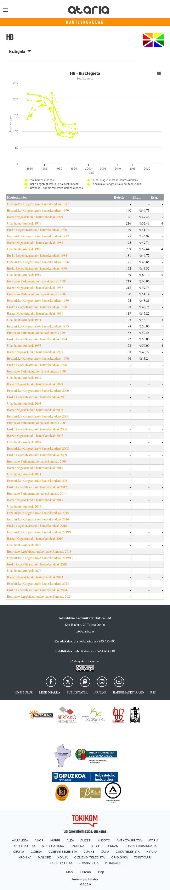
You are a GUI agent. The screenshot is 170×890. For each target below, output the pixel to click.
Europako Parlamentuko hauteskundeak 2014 (37, 493)
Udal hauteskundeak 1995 (24, 345)
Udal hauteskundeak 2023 (24, 570)
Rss (153, 692)
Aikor (39, 840)
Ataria (153, 840)
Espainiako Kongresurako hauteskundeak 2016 (38, 519)
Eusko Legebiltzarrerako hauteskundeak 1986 (37, 268)
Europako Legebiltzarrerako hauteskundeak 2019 (39, 551)
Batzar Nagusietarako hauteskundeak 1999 (35, 384)
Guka (105, 851)
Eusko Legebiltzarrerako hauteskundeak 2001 (37, 397)
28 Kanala (112, 863)
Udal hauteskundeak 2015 (24, 506)
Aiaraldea (20, 840)
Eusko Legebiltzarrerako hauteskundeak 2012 (37, 487)
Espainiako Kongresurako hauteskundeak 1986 (38, 262)
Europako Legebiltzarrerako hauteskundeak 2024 (39, 596)
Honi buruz (24, 692)
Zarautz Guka (61, 863)
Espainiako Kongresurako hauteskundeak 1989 (38, 300)
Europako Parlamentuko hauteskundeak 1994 (37, 332)
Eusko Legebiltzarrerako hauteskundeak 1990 (37, 307)
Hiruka (151, 851)
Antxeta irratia (129, 840)
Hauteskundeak (85, 22)
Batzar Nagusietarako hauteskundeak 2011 (35, 467)
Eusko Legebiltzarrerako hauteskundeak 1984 (37, 255)
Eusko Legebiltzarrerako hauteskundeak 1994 (37, 339)
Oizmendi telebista (89, 857)
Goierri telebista (63, 851)
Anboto (104, 840)
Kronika (24, 857)
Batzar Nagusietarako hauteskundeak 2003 (35, 410)
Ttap (100, 872)
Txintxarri (143, 857)
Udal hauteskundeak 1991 (24, 319)
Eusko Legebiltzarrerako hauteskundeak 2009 (37, 455)
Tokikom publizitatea (85, 879)
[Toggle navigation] (5, 9)
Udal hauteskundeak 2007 (24, 442)
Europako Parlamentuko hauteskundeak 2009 (37, 461)
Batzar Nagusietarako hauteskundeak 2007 (35, 435)
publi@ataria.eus (85, 651)
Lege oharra (49, 692)
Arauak (100, 692)
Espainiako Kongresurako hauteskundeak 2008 (38, 448)
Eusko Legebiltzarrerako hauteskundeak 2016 (37, 525)
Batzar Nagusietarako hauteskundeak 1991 (35, 313)
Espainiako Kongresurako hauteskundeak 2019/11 (40, 557)
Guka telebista (128, 851)
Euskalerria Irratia (141, 846)
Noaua (62, 857)
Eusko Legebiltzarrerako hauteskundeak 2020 (37, 564)
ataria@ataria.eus (85, 641)
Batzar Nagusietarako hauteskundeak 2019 (35, 538)
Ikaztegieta (18, 51)
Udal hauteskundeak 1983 (24, 249)
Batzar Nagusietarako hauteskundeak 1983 (35, 242)
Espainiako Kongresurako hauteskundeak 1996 (38, 358)
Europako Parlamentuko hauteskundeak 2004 (37, 422)
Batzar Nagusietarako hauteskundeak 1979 (35, 217)
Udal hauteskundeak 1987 (24, 274)
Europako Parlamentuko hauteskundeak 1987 (37, 281)
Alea (70, 840)
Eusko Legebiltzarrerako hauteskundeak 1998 (37, 365)
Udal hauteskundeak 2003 (24, 403)
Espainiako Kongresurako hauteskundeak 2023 (38, 583)
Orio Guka (119, 857)
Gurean (85, 872)
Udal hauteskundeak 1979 (24, 223)
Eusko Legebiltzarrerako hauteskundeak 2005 (37, 429)
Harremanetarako (128, 692)
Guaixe (89, 851)
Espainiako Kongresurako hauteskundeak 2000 (38, 390)
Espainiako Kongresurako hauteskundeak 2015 (38, 512)
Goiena (36, 851)
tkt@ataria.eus (85, 631)
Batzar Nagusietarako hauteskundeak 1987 (35, 287)
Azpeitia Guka (24, 846)
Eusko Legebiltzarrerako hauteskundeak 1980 (37, 229)
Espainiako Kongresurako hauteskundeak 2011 (38, 480)
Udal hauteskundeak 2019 (24, 545)
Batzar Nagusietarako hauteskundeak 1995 (35, 352)
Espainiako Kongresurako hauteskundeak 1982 (38, 236)
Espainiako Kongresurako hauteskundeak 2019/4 (39, 532)
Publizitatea (77, 692)
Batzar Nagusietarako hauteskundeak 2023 (35, 577)
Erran (113, 846)
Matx (69, 872)
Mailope (44, 857)
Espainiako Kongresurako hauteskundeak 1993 (38, 326)
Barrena (77, 846)
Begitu (96, 846)
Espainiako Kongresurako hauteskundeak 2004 (38, 416)
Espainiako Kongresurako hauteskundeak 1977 (38, 204)
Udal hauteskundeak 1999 (24, 377)
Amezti (85, 840)
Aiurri (55, 840)
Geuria (18, 851)
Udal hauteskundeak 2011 (24, 474)
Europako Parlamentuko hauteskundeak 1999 (37, 371)
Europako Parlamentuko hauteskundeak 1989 (37, 294)
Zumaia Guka (88, 863)
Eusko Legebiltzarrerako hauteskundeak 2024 (37, 590)
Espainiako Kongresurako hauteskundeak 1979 (38, 210)
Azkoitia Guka (53, 846)
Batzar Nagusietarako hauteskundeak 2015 (35, 500)
